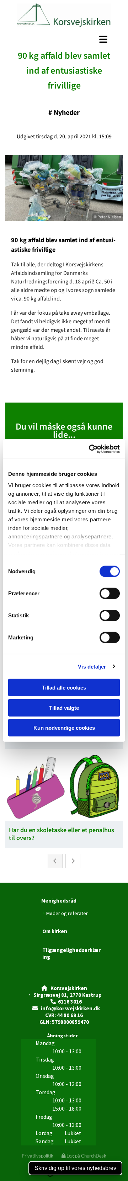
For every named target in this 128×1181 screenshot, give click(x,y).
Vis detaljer (92, 666)
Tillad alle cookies (64, 688)
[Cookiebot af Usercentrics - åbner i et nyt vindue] (90, 448)
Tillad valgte (64, 707)
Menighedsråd (58, 900)
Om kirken (54, 931)
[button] (64, 39)
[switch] (110, 593)
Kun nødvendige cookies (64, 728)
